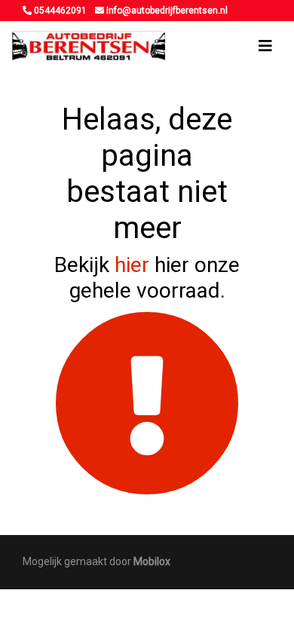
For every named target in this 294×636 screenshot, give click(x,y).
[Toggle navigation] (265, 46)
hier (132, 264)
